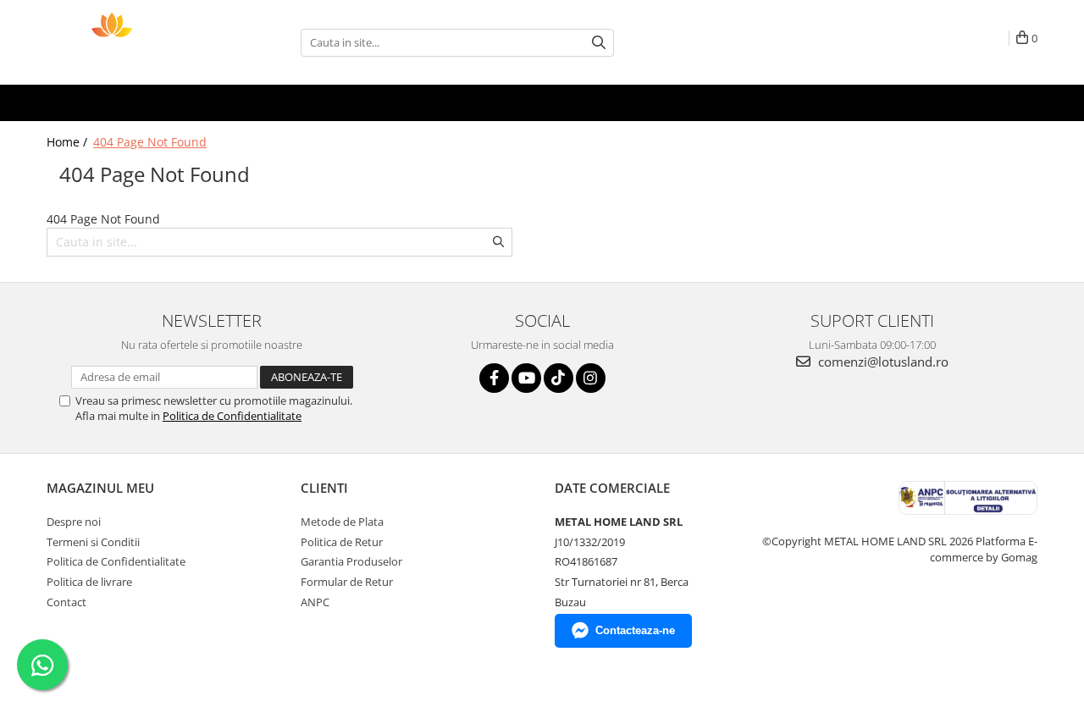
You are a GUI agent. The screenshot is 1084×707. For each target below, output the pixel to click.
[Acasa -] (131, 42)
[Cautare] (598, 43)
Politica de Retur (342, 542)
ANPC (315, 602)
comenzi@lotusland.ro (881, 361)
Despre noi (74, 521)
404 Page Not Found (150, 142)
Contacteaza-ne (635, 630)
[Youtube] (526, 378)
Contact (66, 602)
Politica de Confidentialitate (232, 415)
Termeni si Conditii (93, 542)
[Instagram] (591, 378)
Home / (69, 142)
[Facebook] (494, 378)
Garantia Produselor (351, 561)
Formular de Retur (347, 581)
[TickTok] (558, 378)
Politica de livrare (89, 581)
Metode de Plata (342, 521)
